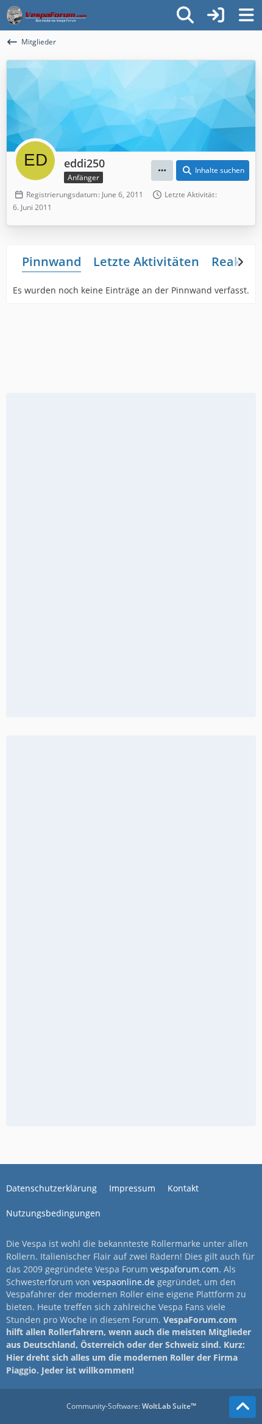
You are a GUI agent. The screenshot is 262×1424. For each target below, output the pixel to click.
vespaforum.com (184, 1269)
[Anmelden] (216, 15)
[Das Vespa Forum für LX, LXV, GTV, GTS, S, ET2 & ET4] (46, 15)
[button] (162, 170)
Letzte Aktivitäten (146, 261)
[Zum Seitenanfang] (242, 1407)
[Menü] (246, 15)
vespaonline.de (124, 1282)
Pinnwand (51, 261)
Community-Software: (131, 1406)
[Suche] (185, 15)
